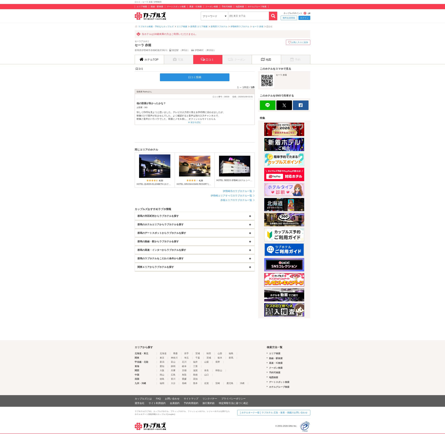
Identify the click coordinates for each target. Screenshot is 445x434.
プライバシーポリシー (233, 398)
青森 (175, 353)
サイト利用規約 (157, 403)
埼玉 (186, 357)
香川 (173, 379)
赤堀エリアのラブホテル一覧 (236, 200)
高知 (195, 379)
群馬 (231, 357)
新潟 (162, 362)
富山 (173, 362)
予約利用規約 (191, 403)
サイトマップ (191, 398)
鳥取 (184, 374)
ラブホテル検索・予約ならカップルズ (156, 26)
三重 (195, 366)
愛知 (162, 366)
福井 (195, 362)
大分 (173, 383)
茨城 (209, 357)
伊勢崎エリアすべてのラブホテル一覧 (231, 195)
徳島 (162, 379)
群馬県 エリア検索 (199, 26)
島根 (195, 374)
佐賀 (206, 383)
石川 (184, 362)
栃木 (220, 357)
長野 (217, 362)
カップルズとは (143, 398)
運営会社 (139, 403)
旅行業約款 (209, 403)
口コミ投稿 (194, 77)
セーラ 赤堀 (257, 26)
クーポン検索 (211, 6)
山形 (220, 353)
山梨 (206, 362)
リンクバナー (210, 398)
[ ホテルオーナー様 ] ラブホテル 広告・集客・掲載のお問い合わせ (274, 412)
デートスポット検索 (176, 6)
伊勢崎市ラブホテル (239, 26)
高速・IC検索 (195, 6)
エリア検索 (142, 6)
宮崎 (217, 383)
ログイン (304, 18)
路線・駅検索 (157, 6)
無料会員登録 (289, 18)
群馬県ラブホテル (219, 26)
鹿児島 (229, 383)
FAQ (158, 398)
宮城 (197, 353)
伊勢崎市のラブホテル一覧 (237, 191)
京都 (184, 370)
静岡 (173, 366)
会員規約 (175, 403)
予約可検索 (227, 6)
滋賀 (195, 370)
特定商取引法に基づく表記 (233, 403)
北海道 (163, 353)
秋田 (209, 353)
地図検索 (240, 6)
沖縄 (242, 383)
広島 (173, 374)
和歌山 (218, 370)
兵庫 (173, 370)
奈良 (206, 370)
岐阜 (184, 366)
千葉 (197, 357)
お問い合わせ (172, 398)
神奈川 (174, 357)
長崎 (184, 383)
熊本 (195, 383)
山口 (206, 374)
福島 (231, 353)
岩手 (186, 353)
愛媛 (184, 379)
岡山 (162, 374)
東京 (162, 357)
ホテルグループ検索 (257, 6)
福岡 (162, 383)
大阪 (162, 370)
